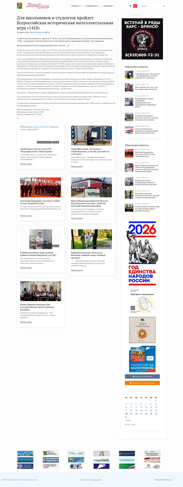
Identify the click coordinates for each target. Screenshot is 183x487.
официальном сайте (27, 106)
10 (126, 407)
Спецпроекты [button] (91, 6)
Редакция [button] (107, 6)
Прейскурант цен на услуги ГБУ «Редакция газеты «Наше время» (36, 150)
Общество (40, 32)
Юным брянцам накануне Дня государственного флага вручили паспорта (37, 307)
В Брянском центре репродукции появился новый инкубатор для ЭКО (38, 254)
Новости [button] (75, 6)
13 (141, 407)
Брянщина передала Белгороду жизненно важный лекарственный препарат (88, 255)
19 (136, 410)
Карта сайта (96, 480)
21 (146, 410)
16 (156, 407)
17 (126, 410)
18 (131, 410)
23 (156, 410)
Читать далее (26, 164)
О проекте (84, 480)
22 (151, 410)
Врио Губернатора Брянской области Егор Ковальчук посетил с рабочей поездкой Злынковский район (89, 203)
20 (141, 410)
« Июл (127, 420)
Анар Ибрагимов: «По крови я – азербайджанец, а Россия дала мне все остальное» (90, 151)
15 (151, 407)
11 (131, 407)
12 (136, 407)
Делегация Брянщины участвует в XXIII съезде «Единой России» (40, 202)
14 (146, 407)
